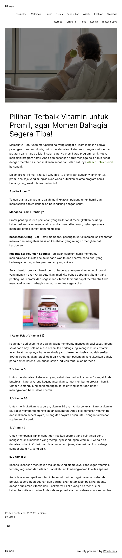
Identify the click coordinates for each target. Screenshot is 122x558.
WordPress (110, 551)
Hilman (9, 6)
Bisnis (43, 513)
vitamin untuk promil (100, 162)
